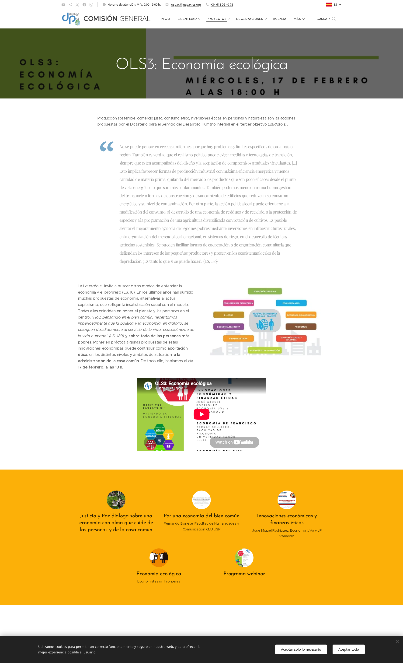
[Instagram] (91, 5)
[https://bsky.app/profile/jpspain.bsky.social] (70, 5)
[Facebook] (84, 5)
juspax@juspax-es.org (185, 4)
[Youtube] (63, 5)
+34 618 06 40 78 (222, 4)
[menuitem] (167, 19)
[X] (77, 5)
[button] (326, 19)
